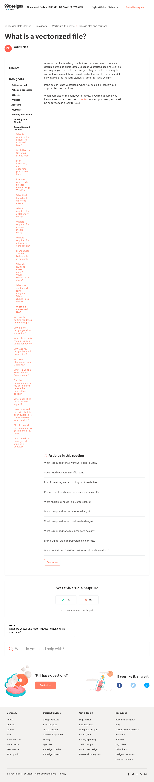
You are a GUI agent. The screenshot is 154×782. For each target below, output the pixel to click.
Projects (15, 100)
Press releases (14, 740)
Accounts (16, 105)
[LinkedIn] (146, 685)
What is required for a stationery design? (22, 213)
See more (52, 562)
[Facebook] (119, 685)
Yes (68, 600)
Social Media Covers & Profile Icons (23, 153)
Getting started (19, 85)
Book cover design (88, 750)
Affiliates (120, 740)
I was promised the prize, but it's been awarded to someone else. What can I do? (23, 414)
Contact (11, 725)
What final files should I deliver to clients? (22, 199)
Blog (118, 725)
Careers (10, 730)
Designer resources (125, 754)
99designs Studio (52, 750)
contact (84, 99)
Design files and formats (93, 26)
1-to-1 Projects (50, 725)
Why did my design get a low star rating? (22, 330)
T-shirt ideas (122, 750)
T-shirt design (86, 745)
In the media (13, 745)
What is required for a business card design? (23, 242)
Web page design (88, 730)
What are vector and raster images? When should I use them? (22, 293)
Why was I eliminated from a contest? (22, 362)
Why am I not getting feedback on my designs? (23, 320)
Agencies (47, 745)
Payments (16, 110)
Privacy (62, 774)
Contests (15, 95)
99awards (120, 735)
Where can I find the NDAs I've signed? (22, 402)
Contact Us (45, 685)
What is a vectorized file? (22, 309)
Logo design (85, 720)
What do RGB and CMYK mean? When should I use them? (22, 272)
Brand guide (85, 735)
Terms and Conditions (45, 774)
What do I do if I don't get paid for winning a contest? (23, 443)
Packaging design (88, 740)
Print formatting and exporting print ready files (22, 168)
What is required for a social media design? (22, 227)
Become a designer (125, 720)
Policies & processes (21, 90)
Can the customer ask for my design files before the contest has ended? (23, 387)
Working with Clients (21, 120)
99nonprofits (13, 754)
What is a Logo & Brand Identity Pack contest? (22, 372)
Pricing (46, 740)
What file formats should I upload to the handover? (23, 341)
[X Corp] (133, 685)
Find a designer (51, 730)
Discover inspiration (53, 735)
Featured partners (124, 759)
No (90, 600)
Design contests (51, 720)
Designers (41, 26)
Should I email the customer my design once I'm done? (23, 429)
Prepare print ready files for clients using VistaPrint (23, 184)
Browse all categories (90, 754)
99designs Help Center (18, 26)
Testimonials (13, 750)
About (10, 720)
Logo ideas (121, 745)
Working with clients (63, 26)
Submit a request (135, 7)
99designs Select (51, 754)
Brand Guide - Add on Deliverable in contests (22, 255)
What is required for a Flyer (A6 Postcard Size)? (22, 139)
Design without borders (127, 730)
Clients (14, 68)
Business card (86, 725)
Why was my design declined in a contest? (22, 351)
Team (9, 735)
